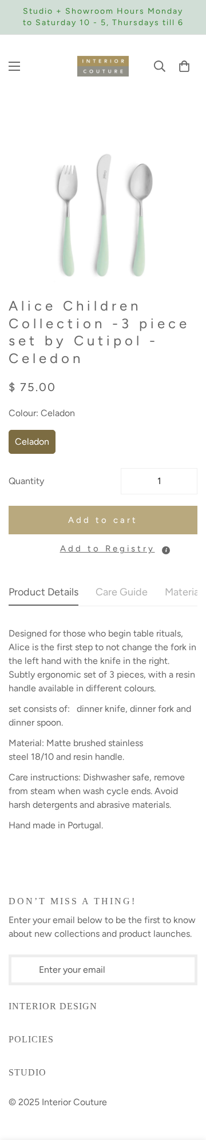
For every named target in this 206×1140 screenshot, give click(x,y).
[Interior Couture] (103, 66)
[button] (184, 66)
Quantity (26, 481)
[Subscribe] (188, 969)
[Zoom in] (173, 263)
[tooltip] (166, 550)
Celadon (32, 441)
